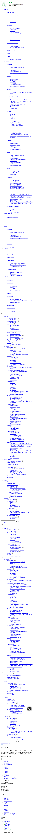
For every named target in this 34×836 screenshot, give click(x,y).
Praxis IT (9, 191)
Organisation (9, 25)
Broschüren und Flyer (15, 70)
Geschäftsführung (14, 32)
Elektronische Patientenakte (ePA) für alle (20, 197)
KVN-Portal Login (5, 522)
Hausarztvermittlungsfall (16, 275)
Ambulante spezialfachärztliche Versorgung (21, 136)
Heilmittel (12, 117)
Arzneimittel (13, 116)
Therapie (12, 211)
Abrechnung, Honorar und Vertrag (13, 96)
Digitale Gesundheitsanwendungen (19, 122)
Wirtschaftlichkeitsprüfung (16, 125)
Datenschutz (13, 181)
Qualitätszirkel (13, 163)
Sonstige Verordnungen (16, 124)
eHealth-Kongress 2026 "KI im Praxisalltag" (21, 195)
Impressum (6, 775)
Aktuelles (12, 114)
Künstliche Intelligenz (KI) (16, 196)
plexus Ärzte (13, 146)
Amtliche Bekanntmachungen (12, 43)
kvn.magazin (13, 68)
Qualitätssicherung (14, 156)
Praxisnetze (13, 174)
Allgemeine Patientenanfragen (17, 263)
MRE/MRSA (13, 161)
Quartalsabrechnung (15, 102)
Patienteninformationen (11, 269)
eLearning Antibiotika (15, 149)
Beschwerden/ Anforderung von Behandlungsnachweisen (18, 265)
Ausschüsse (13, 29)
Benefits (12, 287)
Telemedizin (13, 200)
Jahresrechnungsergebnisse (17, 47)
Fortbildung (9, 140)
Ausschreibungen (14, 46)
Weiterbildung (13, 82)
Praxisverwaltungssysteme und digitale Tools (21, 202)
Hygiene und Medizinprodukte (17, 155)
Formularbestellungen (15, 183)
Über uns (6, 9)
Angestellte (9, 89)
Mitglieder (6, 61)
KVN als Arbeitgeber (11, 308)
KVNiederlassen (14, 80)
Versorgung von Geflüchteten (17, 187)
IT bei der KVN (11, 501)
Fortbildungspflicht (15, 145)
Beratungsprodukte (15, 171)
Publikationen (9, 64)
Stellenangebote (10, 280)
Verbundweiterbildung (15, 84)
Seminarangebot (14, 143)
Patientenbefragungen (15, 165)
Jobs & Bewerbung (15, 290)
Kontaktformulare (10, 260)
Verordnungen (9, 111)
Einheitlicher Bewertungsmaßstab (18, 100)
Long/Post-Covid (14, 212)
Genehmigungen (14, 158)
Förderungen (13, 83)
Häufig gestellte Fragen (16, 272)
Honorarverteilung (14, 105)
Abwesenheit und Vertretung (17, 188)
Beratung (9, 168)
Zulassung (9, 76)
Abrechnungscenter (15, 40)
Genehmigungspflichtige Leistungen (19, 134)
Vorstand (12, 31)
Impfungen (13, 121)
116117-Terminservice (11, 257)
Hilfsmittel (12, 118)
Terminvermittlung (14, 107)
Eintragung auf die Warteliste (17, 86)
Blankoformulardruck (15, 184)
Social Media (10, 477)
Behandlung (13, 274)
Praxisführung (9, 177)
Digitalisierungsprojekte (11, 50)
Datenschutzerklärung (9, 776)
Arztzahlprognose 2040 (16, 71)
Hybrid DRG (13, 108)
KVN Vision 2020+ (10, 12)
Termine (8, 53)
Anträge (8, 128)
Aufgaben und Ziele (10, 18)
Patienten (6, 248)
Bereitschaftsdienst (14, 180)
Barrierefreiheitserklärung (10, 778)
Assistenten (13, 137)
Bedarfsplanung (14, 79)
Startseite (6, 771)
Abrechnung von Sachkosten (17, 104)
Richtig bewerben (10, 305)
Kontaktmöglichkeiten (15, 59)
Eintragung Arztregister (16, 131)
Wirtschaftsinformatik (15, 299)
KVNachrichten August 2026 (17, 67)
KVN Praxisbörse (14, 172)
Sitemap (6, 774)
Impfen (12, 209)
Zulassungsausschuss (15, 133)
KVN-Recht (13, 22)
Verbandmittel (13, 120)
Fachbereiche (13, 286)
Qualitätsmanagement (15, 162)
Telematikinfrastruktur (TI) (16, 199)
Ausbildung (9, 293)
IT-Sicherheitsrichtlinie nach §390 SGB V (20, 203)
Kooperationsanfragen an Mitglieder (19, 73)
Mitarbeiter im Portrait (15, 311)
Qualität (8, 152)
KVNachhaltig (13, 15)
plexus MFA (13, 147)
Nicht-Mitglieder (8, 213)
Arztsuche (9, 251)
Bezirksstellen (9, 36)
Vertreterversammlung (15, 28)
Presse (5, 226)
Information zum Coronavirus (13, 206)
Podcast (12, 247)
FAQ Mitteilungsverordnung (12, 217)
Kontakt (8, 56)
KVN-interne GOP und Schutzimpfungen (20, 101)
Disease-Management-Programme (18, 159)
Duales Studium (10, 296)
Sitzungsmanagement (15, 33)
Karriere (6, 276)
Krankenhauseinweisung (16, 186)
